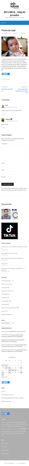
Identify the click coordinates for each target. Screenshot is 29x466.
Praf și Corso (4, 263)
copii (15, 422)
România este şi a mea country (8, 307)
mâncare (12, 429)
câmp (10, 424)
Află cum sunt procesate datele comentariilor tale (13, 190)
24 (2, 372)
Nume (3, 163)
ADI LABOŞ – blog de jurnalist (14, 13)
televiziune (10, 433)
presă (18, 431)
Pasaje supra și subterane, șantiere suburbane (12, 258)
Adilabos (15, 33)
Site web (3, 177)
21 (15, 370)
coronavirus (4, 287)
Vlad (23, 433)
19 (9, 370)
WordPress (11, 463)
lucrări (15, 426)
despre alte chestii (5, 291)
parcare (3, 431)
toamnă (13, 433)
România (21, 431)
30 (21, 372)
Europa (15, 424)
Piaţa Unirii (8, 431)
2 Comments (23, 33)
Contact (3, 391)
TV (16, 433)
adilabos (7, 119)
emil (6, 105)
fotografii (25, 424)
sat (24, 431)
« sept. (3, 377)
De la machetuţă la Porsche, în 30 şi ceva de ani (22, 90)
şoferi (2, 435)
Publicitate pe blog (6, 401)
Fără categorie (4, 294)
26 (9, 372)
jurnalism (11, 426)
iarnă (8, 426)
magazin (23, 426)
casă (8, 422)
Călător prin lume (5, 284)
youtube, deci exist (5, 314)
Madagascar (18, 426)
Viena (20, 433)
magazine (3, 429)
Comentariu (4, 143)
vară (18, 433)
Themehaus (22, 463)
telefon (6, 433)
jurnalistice (4, 297)
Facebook (19, 424)
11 (6, 367)
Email (3, 170)
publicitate (4, 304)
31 (2, 374)
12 (9, 367)
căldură (12, 424)
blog (2, 422)
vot (24, 433)
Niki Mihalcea (17, 429)
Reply (4, 114)
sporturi (3, 311)
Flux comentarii (5, 450)
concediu (12, 422)
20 (12, 370)
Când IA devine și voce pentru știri (9, 253)
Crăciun (2, 424)
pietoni (12, 431)
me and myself (4, 301)
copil (17, 422)
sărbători (3, 433)
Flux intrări (4, 447)
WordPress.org (5, 453)
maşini (6, 429)
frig (2, 426)
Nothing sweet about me (7, 394)
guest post (4, 426)
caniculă (5, 422)
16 (21, 367)
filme (23, 424)
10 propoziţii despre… (6, 280)
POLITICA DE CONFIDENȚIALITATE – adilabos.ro (12, 398)
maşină (9, 429)
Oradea (23, 428)
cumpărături (6, 424)
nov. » (6, 377)
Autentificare (4, 443)
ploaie (15, 431)
